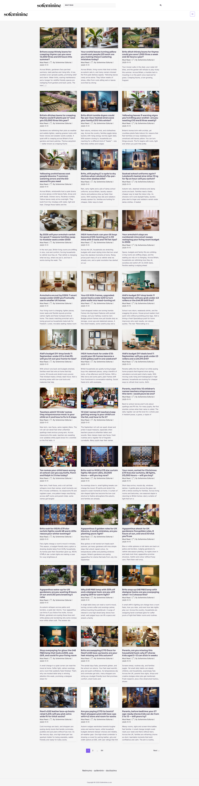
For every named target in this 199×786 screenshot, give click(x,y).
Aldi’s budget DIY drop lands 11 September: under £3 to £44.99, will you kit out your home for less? (58, 356)
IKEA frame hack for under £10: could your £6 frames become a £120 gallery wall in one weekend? (99, 356)
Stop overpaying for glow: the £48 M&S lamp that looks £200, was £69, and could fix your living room (58, 653)
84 (102, 750)
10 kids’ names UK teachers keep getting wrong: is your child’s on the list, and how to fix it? (98, 414)
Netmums (87, 770)
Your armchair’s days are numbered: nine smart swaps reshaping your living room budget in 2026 (140, 238)
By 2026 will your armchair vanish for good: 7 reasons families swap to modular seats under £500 (57, 237)
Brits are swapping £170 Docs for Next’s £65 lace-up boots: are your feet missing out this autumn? (99, 653)
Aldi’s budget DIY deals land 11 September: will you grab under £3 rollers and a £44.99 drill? (140, 356)
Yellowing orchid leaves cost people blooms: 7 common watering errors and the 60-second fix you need (55, 177)
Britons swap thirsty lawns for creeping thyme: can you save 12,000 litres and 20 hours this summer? (56, 56)
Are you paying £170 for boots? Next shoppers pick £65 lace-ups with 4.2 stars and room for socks (98, 714)
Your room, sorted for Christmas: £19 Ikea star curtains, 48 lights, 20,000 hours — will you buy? (139, 473)
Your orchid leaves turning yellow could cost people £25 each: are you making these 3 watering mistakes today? (98, 56)
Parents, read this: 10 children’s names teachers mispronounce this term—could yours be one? (138, 391)
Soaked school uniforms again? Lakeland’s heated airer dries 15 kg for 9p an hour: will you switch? (140, 176)
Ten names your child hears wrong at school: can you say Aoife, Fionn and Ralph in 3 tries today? (58, 473)
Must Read (44, 62)
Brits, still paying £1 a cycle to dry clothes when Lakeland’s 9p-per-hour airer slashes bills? (98, 176)
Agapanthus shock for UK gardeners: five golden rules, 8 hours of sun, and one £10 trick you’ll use (138, 532)
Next (156, 750)
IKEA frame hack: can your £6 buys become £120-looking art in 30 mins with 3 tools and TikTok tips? (99, 237)
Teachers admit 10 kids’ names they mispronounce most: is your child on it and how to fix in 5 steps (58, 414)
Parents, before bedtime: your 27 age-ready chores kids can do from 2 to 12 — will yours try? (140, 714)
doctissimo (111, 770)
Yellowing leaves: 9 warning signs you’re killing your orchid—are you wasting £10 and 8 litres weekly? (140, 118)
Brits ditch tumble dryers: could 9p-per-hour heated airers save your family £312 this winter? (97, 118)
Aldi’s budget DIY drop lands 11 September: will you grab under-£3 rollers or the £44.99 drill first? (140, 298)
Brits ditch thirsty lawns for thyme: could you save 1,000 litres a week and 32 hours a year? (140, 54)
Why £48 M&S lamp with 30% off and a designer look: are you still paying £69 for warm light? (98, 592)
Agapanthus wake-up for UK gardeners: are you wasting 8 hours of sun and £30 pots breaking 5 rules (58, 593)
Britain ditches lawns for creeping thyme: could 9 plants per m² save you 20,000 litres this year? (58, 118)
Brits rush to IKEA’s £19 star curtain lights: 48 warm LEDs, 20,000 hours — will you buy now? (99, 473)
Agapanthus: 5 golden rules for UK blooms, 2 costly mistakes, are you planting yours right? (99, 531)
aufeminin (99, 770)
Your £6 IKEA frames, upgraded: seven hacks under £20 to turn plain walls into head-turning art (98, 298)
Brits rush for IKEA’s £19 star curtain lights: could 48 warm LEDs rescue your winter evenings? (58, 531)
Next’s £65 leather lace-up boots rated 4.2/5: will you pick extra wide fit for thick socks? (57, 714)
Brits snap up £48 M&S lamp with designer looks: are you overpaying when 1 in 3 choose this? (140, 592)
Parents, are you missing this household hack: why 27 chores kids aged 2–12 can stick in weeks (140, 653)
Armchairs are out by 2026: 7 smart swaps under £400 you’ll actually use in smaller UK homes (58, 298)
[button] (161, 5)
